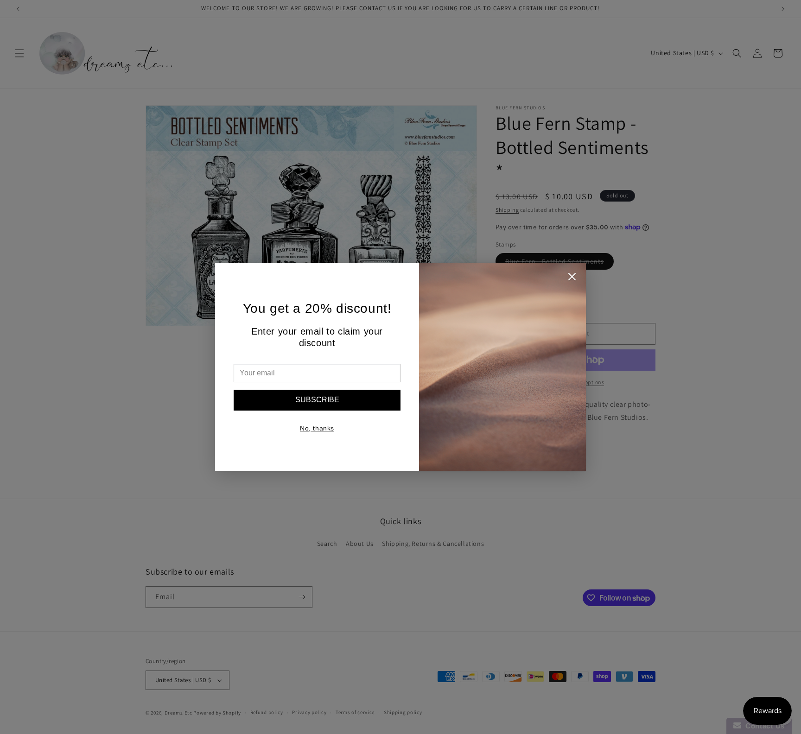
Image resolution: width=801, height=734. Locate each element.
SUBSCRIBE (317, 400)
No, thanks (317, 428)
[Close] (572, 279)
